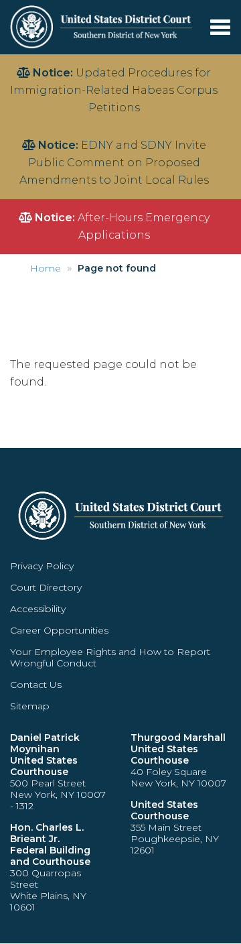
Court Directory (46, 587)
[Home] (103, 26)
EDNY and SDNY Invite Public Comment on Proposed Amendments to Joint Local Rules (114, 162)
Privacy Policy (42, 566)
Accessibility (38, 609)
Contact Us (36, 684)
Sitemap (30, 706)
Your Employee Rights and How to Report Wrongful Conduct (110, 657)
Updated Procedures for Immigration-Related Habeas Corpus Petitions (114, 90)
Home (45, 268)
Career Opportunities (59, 630)
